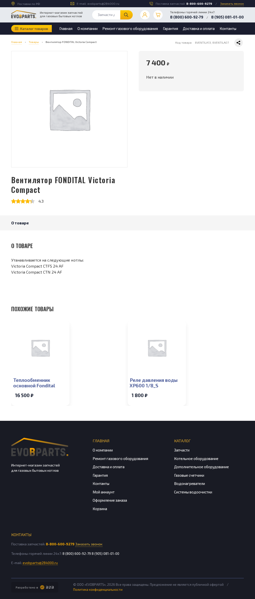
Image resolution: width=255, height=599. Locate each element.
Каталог (182, 440)
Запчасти (182, 450)
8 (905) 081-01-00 (227, 17)
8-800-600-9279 (199, 3)
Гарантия (170, 28)
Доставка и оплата (199, 28)
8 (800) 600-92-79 (186, 17)
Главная (65, 28)
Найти (126, 14)
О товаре (20, 222)
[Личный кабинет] (145, 15)
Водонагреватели (189, 483)
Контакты (228, 28)
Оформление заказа (110, 500)
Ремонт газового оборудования (130, 28)
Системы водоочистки (193, 492)
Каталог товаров (34, 28)
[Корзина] (158, 15)
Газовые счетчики (189, 475)
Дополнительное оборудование (201, 466)
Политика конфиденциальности (98, 590)
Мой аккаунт (104, 492)
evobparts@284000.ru (103, 3)
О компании (87, 28)
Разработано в (27, 587)
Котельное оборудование (196, 458)
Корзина (100, 508)
